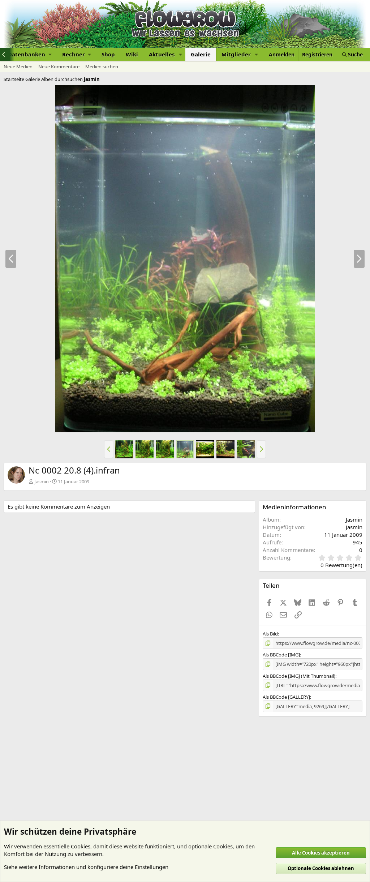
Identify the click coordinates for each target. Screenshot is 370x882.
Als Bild (270, 633)
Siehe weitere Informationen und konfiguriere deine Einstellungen (86, 866)
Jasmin (41, 481)
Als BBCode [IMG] (281, 654)
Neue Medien (18, 66)
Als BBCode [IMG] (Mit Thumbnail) (299, 676)
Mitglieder (236, 54)
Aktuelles (162, 54)
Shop (108, 54)
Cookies (80, 846)
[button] (30, 54)
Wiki (132, 54)
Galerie (201, 54)
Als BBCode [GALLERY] (286, 697)
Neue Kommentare (58, 66)
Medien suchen (101, 66)
